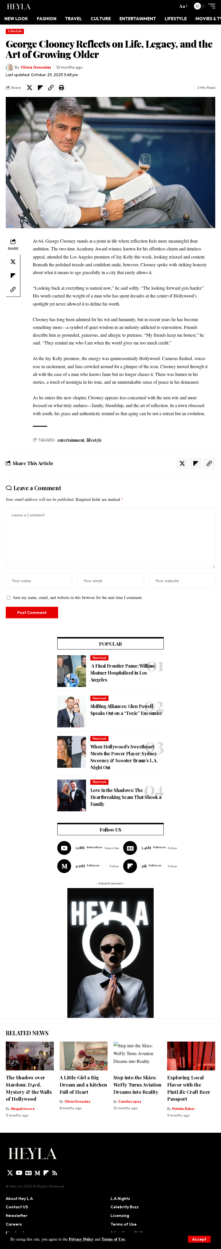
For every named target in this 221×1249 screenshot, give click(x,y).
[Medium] (88, 866)
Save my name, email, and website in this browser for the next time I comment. (78, 597)
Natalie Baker (183, 1108)
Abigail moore (23, 1108)
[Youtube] (88, 848)
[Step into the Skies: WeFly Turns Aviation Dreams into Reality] (137, 1056)
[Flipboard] (150, 866)
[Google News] (150, 848)
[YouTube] (19, 1173)
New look (99, 658)
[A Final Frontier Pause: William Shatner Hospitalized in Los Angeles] (71, 671)
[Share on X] (29, 88)
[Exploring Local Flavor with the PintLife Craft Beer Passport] (191, 1056)
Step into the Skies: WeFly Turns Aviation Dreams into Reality (137, 1084)
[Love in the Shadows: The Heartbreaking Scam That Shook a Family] (71, 795)
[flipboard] (46, 1173)
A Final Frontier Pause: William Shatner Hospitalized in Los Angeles (122, 673)
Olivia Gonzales (36, 67)
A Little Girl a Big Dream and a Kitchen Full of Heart (83, 1084)
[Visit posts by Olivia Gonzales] (9, 67)
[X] (10, 1173)
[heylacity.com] (20, 5)
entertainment (70, 440)
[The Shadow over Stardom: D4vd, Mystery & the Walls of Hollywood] (30, 1056)
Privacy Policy (81, 1239)
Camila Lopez (129, 1101)
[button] (199, 1239)
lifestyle (94, 440)
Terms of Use (113, 1239)
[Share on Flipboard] (40, 88)
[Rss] (54, 1173)
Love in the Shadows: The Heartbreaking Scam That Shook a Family (125, 797)
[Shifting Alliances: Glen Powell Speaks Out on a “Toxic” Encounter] (71, 711)
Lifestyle (15, 31)
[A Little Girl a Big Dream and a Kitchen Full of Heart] (84, 1056)
